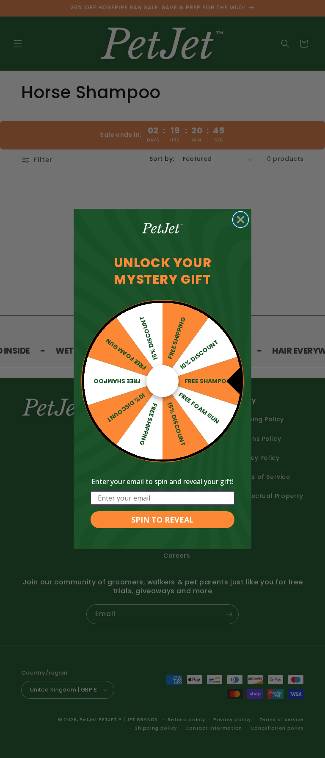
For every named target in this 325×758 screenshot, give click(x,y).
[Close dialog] (240, 219)
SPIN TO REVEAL (162, 520)
